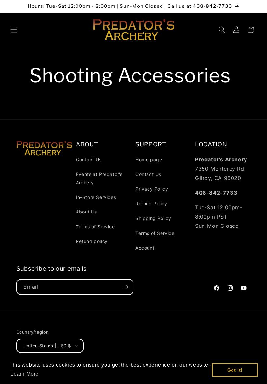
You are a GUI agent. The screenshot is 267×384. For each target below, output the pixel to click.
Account (144, 248)
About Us (86, 211)
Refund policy (92, 241)
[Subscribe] (126, 287)
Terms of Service (95, 226)
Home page (148, 159)
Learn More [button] (24, 374)
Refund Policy (151, 203)
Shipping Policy (153, 218)
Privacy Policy (151, 189)
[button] (14, 29)
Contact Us (89, 159)
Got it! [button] (235, 370)
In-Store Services (96, 197)
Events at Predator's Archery (99, 178)
